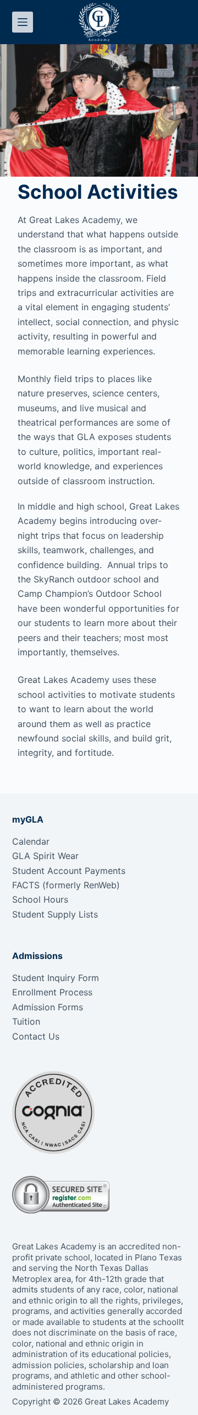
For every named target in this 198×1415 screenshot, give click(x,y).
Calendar (31, 841)
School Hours (40, 899)
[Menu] (22, 22)
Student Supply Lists (55, 914)
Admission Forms (47, 1007)
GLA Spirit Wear (45, 855)
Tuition (26, 1021)
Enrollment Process (52, 992)
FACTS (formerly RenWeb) (66, 885)
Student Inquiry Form (55, 977)
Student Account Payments (68, 870)
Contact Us (35, 1036)
